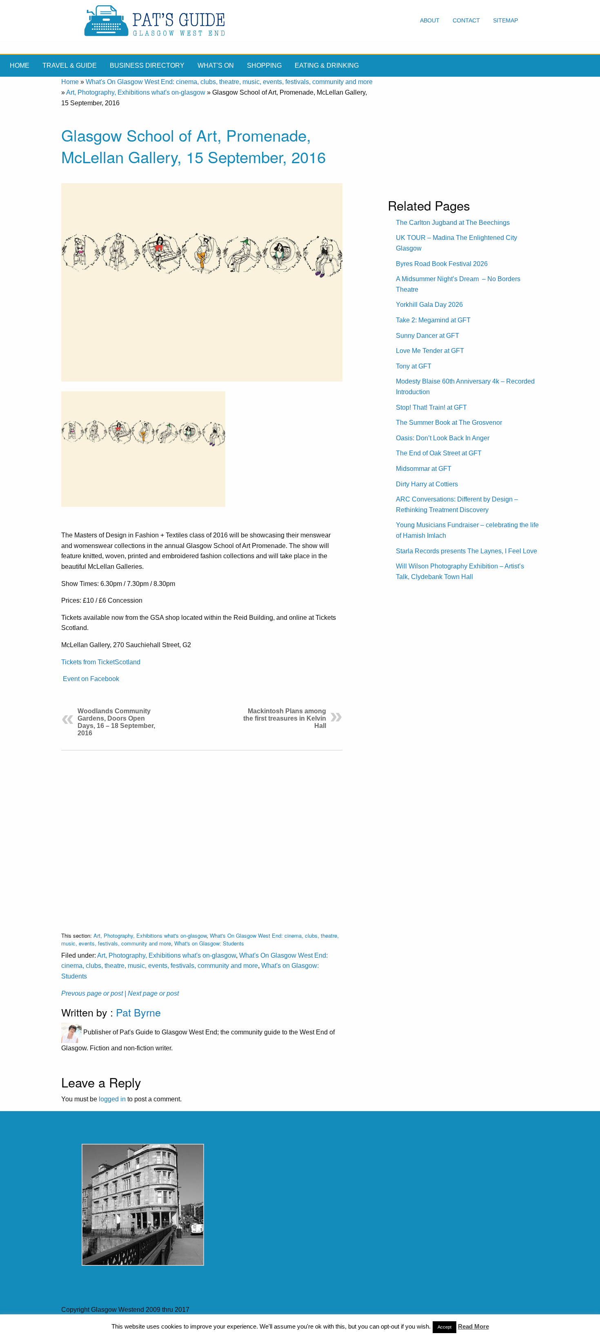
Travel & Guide (69, 65)
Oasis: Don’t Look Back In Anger (442, 438)
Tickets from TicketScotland (100, 662)
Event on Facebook (91, 678)
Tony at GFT (413, 366)
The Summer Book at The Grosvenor (449, 422)
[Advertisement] (201, 834)
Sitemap (505, 20)
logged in (112, 1099)
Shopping (264, 65)
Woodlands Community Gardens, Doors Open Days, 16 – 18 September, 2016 (116, 722)
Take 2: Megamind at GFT (433, 320)
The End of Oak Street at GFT (439, 453)
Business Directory (147, 65)
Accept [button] (444, 1327)
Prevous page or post (92, 993)
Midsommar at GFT (423, 468)
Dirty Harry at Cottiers (427, 484)
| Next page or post (151, 993)
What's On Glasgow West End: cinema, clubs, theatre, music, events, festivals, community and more (229, 81)
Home (19, 65)
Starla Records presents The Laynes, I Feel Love (466, 551)
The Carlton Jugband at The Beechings (453, 222)
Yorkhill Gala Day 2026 (429, 304)
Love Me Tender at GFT (430, 350)
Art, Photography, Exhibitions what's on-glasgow (135, 92)
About (430, 20)
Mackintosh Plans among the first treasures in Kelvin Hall (284, 718)
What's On (216, 65)
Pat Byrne (138, 1012)
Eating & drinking (327, 65)
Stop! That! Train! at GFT (431, 407)
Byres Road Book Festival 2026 (442, 263)
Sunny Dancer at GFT (427, 335)
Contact (466, 20)
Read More (473, 1326)
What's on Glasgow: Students (209, 943)
